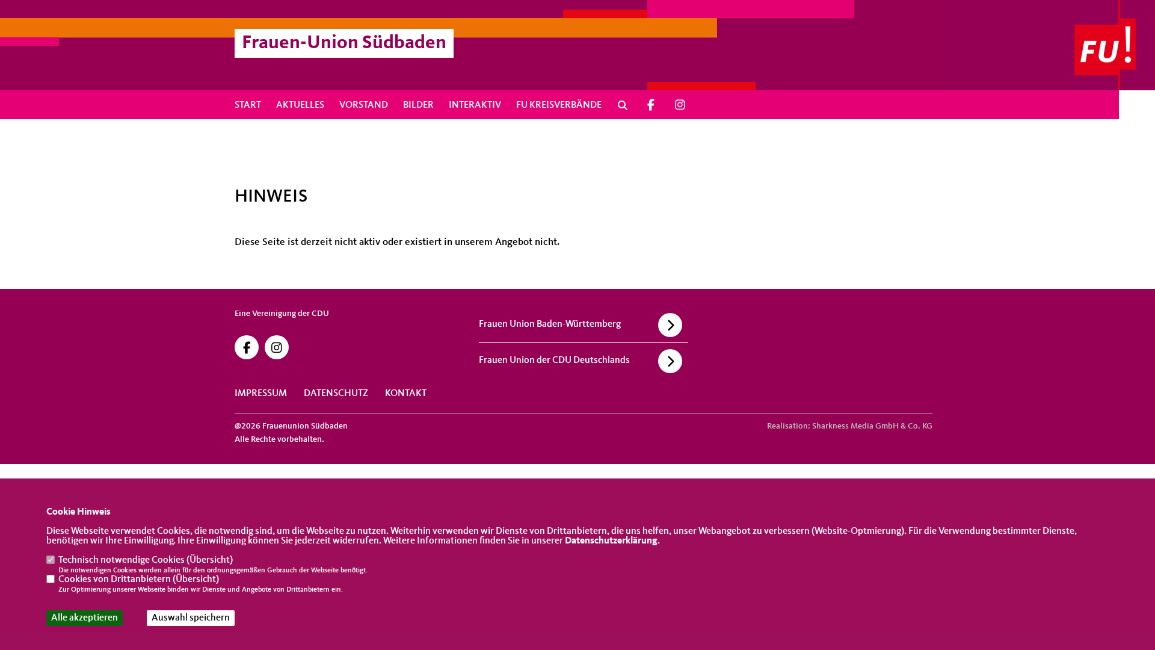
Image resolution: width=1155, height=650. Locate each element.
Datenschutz (336, 393)
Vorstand (363, 105)
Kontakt (406, 393)
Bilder (418, 105)
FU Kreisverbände (559, 105)
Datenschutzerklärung (611, 541)
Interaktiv (475, 105)
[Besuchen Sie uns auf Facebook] (651, 105)
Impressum (261, 393)
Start (248, 105)
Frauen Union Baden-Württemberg (550, 324)
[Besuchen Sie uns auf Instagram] (680, 105)
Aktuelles (300, 105)
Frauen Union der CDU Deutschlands (554, 360)
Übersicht (209, 560)
